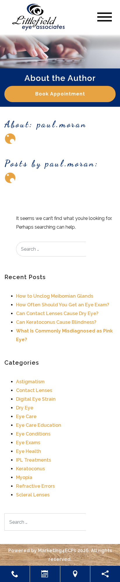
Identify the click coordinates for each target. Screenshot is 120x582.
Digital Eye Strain (36, 399)
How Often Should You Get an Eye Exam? (62, 305)
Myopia (24, 477)
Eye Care (26, 416)
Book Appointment (60, 94)
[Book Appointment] (45, 574)
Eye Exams (28, 442)
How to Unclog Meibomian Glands (54, 296)
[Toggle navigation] (104, 17)
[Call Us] (15, 574)
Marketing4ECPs (57, 550)
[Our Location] (75, 574)
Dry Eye (24, 408)
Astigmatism (30, 381)
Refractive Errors (35, 486)
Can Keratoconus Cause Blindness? (56, 322)
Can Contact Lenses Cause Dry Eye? (57, 313)
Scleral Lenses (33, 495)
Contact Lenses (34, 390)
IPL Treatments (33, 460)
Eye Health (28, 451)
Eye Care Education (38, 425)
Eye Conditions (33, 434)
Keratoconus (30, 468)
